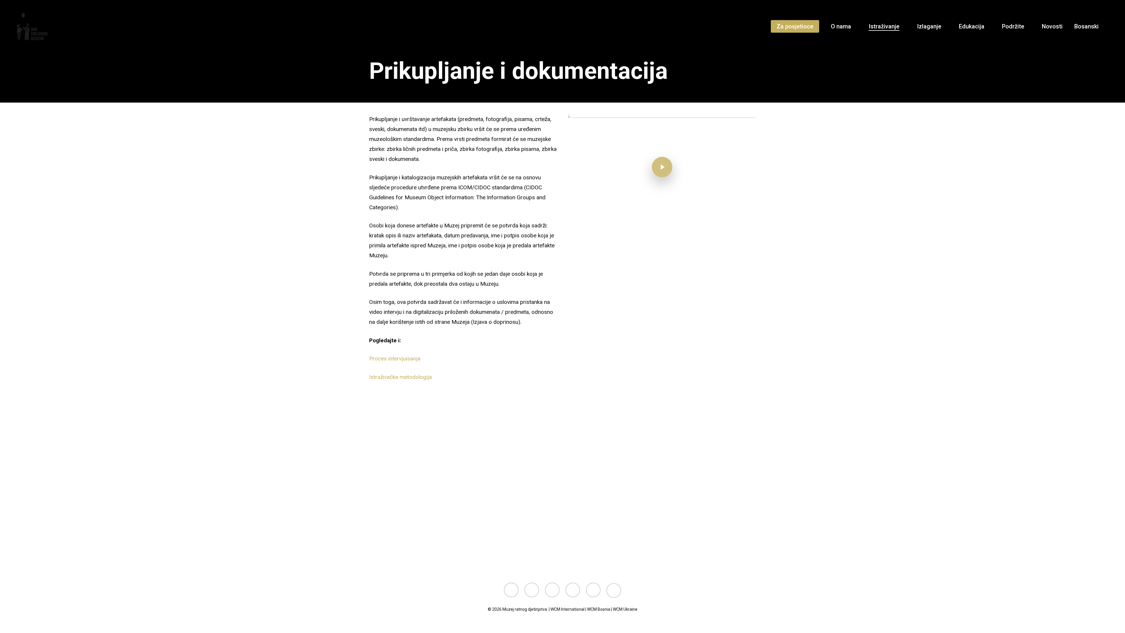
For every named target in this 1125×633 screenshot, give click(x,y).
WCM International (567, 609)
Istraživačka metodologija (400, 377)
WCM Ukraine (625, 609)
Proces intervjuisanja (394, 358)
